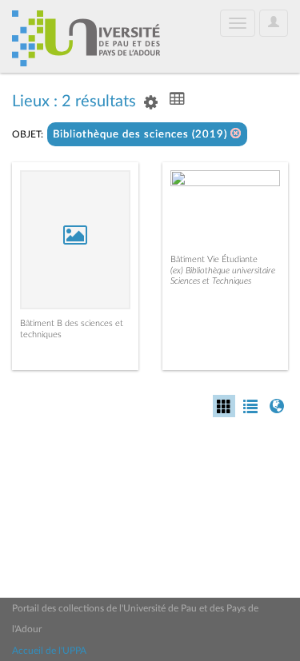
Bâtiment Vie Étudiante (214, 259)
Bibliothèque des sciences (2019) (141, 134)
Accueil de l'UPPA (49, 650)
